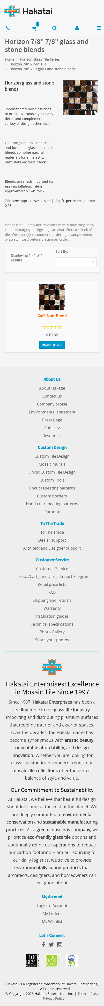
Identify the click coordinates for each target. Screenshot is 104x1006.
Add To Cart (53, 345)
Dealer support (52, 540)
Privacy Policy (53, 998)
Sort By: (62, 251)
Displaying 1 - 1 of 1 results (27, 257)
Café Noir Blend (52, 315)
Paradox (52, 511)
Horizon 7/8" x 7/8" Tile (27, 64)
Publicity (52, 428)
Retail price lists (52, 584)
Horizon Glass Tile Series (40, 59)
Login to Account (52, 905)
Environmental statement (52, 412)
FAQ (52, 592)
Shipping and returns (52, 600)
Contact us (52, 396)
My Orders (52, 913)
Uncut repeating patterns (52, 488)
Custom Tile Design (52, 456)
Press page (52, 420)
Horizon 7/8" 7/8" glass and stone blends (42, 69)
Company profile (52, 404)
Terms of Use (88, 993)
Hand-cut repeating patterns (52, 503)
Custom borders (52, 496)
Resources (52, 435)
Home (9, 59)
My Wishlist (52, 921)
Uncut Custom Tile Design (52, 472)
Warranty (52, 608)
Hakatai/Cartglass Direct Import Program (52, 576)
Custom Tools (52, 480)
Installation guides (52, 616)
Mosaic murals (52, 464)
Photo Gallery (52, 632)
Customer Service (52, 568)
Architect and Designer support (52, 548)
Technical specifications (52, 624)
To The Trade (52, 532)
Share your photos (52, 640)
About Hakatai (52, 388)
